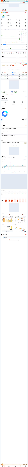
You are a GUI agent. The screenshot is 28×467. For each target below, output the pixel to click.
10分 (16, 29)
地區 (1, 109)
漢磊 (5, 9)
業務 (3, 109)
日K (5, 29)
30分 (22, 29)
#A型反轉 (16, 92)
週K (8, 29)
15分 (19, 29)
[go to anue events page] (24, 2)
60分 (25, 29)
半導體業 (4, 12)
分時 (2, 29)
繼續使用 (24, 464)
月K (11, 29)
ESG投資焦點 (25, 10)
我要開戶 (7, 12)
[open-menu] (0, 2)
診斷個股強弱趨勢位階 (4, 10)
